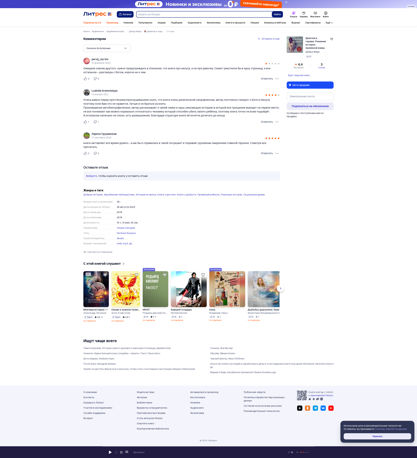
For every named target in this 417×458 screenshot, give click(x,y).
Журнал (295, 22)
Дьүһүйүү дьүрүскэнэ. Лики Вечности (266, 309)
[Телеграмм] (315, 408)
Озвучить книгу (146, 423)
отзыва (321, 67)
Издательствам (145, 392)
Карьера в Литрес (93, 402)
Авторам (142, 397)
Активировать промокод (204, 392)
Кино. (212, 309)
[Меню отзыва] (276, 78)
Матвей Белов (179, 312)
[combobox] (204, 14)
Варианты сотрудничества (152, 407)
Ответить (267, 78)
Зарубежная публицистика (119, 194)
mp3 (125, 243)
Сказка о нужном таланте (125, 309)
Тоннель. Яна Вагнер (221, 348)
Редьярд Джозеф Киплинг (155, 312)
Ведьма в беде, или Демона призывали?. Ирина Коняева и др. (243, 372)
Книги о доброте (186, 194)
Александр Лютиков (94, 312)
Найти (277, 14)
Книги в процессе (235, 22)
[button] (266, 64)
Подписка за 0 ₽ (92, 22)
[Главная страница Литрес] (97, 14)
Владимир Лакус (218, 312)
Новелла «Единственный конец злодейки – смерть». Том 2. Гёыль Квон (121, 353)
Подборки (176, 22)
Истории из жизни (146, 194)
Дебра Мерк (313, 51)
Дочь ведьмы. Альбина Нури (98, 358)
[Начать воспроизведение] (110, 452)
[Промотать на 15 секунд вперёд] (121, 452)
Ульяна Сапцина (126, 227)
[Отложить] (105, 275)
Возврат (88, 418)
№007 (146, 309)
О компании (90, 392)
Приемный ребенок (208, 194)
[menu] (106, 48)
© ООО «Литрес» (208, 440)
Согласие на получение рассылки (263, 405)
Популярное (145, 22)
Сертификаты (313, 22)
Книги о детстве (166, 194)
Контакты (88, 397)
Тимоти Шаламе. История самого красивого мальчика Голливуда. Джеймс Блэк (127, 348)
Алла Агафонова (120, 312)
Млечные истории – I (95, 309)
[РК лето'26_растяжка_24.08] (208, 4)
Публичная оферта (255, 392)
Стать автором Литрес (150, 418)
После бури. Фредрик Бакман (99, 363)
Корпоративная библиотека (153, 428)
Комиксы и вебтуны (275, 22)
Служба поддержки (94, 413)
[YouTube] (331, 408)
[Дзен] (299, 408)
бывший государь (181, 309)
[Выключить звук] (297, 452)
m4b (119, 243)
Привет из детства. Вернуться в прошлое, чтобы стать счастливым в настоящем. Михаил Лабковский (139, 369)
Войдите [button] (91, 176)
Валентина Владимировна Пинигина (266, 312)
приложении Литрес (321, 395)
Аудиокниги (194, 22)
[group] (181, 61)
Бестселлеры (197, 397)
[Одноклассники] (307, 408)
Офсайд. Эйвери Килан (222, 353)
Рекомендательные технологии (262, 411)
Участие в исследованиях (97, 407)
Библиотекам (144, 402)
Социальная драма (254, 194)
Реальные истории (231, 194)
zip (130, 243)
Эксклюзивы (213, 22)
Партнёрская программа (151, 413)
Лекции (255, 22)
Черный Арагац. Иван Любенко (227, 358)
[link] (177, 59)
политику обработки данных (390, 429)
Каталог (127, 14)
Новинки (128, 22)
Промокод (112, 22)
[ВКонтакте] (323, 408)
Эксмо (120, 238)
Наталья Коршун (126, 233)
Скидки (162, 22)
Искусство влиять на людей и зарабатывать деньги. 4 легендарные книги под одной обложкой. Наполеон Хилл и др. (272, 365)
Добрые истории (93, 194)
